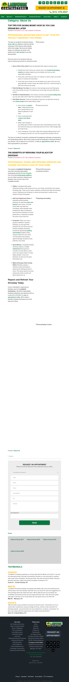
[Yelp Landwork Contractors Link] (58, 2)
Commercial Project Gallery (36, 636)
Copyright (24, 676)
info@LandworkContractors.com (36, 652)
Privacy (18, 676)
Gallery (55, 16)
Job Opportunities (36, 634)
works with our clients (15, 44)
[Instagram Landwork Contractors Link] (65, 2)
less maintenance (21, 248)
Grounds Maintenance (17, 646)
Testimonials (35, 632)
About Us (9, 16)
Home (2, 16)
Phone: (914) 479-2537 (35, 654)
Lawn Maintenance (17, 632)
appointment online (48, 141)
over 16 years (27, 173)
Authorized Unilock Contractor (17, 638)
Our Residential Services (17, 624)
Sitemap (35, 626)
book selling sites (55, 95)
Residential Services (20, 16)
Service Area (47, 16)
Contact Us (64, 16)
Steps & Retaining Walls (17, 626)
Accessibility (38, 676)
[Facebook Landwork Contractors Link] (40, 2)
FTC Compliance (48, 676)
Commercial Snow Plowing (17, 650)
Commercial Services (34, 16)
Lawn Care (17, 636)
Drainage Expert (17, 642)
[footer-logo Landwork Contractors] (54, 627)
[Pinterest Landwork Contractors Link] (47, 2)
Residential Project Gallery (35, 638)
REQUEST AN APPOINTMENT (51, 8)
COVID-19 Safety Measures (36, 640)
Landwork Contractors (34, 30)
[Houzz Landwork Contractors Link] (62, 2)
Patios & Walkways (17, 628)
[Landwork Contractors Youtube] (47, 646)
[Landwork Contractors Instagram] (53, 650)
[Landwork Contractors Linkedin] (51, 646)
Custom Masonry (17, 644)
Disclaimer (31, 676)
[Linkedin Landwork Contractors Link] (51, 2)
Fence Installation (17, 630)
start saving (20, 52)
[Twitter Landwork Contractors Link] (43, 2)
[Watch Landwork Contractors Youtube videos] (54, 2)
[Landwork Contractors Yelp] (58, 642)
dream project (20, 101)
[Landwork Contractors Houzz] (58, 646)
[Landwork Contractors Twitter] (54, 642)
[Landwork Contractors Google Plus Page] (51, 642)
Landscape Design (17, 634)
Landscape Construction (17, 648)
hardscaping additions (24, 175)
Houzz (10, 533)
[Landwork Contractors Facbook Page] (47, 642)
